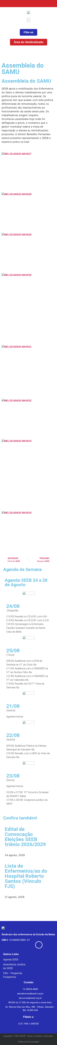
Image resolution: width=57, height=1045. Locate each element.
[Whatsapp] (53, 3)
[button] (28, 20)
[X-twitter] (29, 3)
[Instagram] (37, 3)
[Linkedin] (45, 3)
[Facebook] (21, 3)
